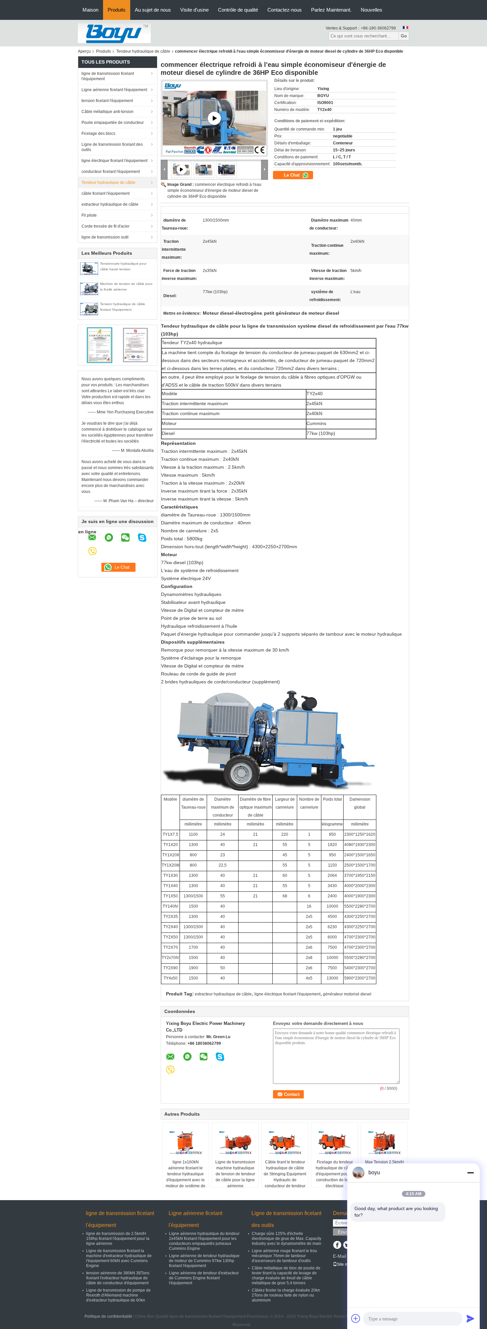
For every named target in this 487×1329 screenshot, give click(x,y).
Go (404, 35)
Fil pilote (89, 215)
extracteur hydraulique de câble (109, 204)
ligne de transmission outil (105, 237)
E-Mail (339, 1256)
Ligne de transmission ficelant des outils (112, 147)
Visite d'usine (194, 10)
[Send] (470, 1318)
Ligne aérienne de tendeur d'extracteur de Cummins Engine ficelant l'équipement (204, 1278)
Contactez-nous (284, 10)
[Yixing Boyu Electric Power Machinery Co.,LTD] (114, 32)
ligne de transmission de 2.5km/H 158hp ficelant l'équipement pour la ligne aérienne (117, 1238)
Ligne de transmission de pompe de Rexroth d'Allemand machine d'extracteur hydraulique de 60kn (118, 1295)
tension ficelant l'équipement (107, 100)
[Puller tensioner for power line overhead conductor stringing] (214, 118)
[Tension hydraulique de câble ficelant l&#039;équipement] (89, 308)
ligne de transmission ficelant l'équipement (107, 76)
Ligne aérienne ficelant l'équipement (114, 89)
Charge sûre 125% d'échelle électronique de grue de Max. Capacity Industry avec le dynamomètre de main (286, 1238)
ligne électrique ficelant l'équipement (114, 160)
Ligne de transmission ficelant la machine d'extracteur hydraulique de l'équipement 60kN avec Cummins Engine (119, 1258)
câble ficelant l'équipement (105, 193)
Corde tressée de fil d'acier (105, 226)
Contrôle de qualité (238, 10)
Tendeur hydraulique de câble (143, 51)
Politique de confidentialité (108, 1316)
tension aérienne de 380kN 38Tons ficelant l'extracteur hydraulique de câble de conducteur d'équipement (117, 1278)
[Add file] (355, 1318)
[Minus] (470, 1173)
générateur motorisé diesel (347, 994)
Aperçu (84, 51)
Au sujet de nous (153, 10)
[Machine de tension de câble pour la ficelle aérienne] (89, 288)
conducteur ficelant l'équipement (110, 171)
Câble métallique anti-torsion (107, 111)
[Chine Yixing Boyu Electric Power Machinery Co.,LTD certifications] (99, 345)
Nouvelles (371, 10)
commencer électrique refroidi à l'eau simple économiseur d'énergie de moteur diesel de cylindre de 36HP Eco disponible (214, 190)
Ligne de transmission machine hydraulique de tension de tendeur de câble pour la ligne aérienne (235, 1174)
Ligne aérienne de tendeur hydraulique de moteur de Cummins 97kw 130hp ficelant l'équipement (204, 1260)
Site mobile (347, 1264)
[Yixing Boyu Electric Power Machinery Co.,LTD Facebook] (337, 1245)
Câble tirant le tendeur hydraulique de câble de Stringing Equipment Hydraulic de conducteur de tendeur (285, 1174)
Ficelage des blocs (98, 133)
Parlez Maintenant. (331, 9)
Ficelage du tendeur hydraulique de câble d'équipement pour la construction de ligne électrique (335, 1174)
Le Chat (292, 175)
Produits (117, 10)
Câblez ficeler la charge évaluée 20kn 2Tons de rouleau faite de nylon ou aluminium (286, 1295)
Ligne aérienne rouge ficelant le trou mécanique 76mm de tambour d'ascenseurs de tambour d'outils (284, 1256)
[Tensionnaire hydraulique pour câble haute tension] (89, 268)
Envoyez (346, 1232)
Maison (90, 10)
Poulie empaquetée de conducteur (112, 122)
